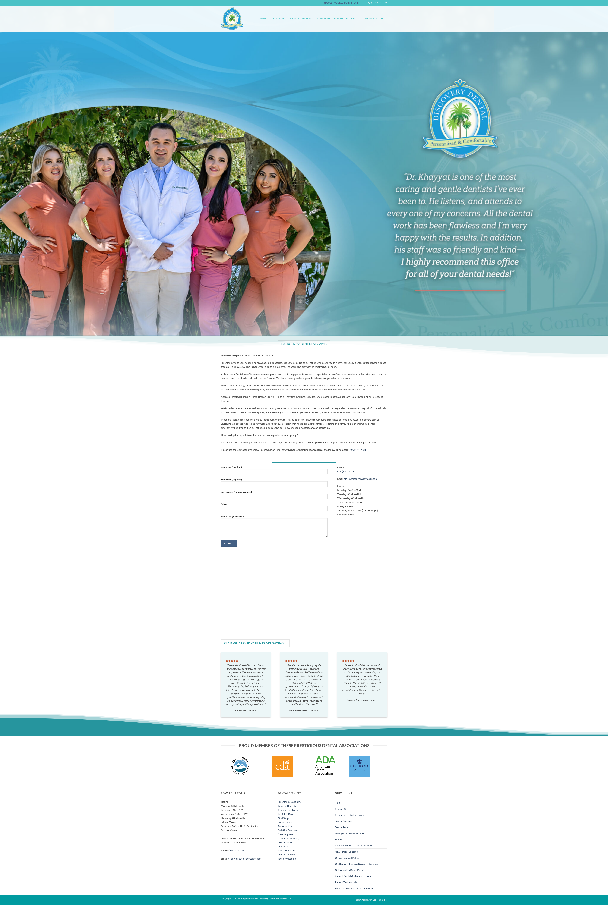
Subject (224, 504)
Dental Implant (286, 842)
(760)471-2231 (345, 471)
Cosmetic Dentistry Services (350, 814)
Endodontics (285, 821)
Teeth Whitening (287, 858)
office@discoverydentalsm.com (360, 478)
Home (262, 18)
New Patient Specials (346, 851)
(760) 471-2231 (357, 449)
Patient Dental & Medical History (353, 875)
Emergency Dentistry (289, 801)
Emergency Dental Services (349, 833)
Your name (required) (231, 467)
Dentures (283, 846)
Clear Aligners (285, 834)
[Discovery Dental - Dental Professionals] (232, 18)
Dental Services (299, 18)
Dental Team (277, 18)
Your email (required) (231, 479)
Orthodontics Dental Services (351, 869)
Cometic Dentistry (288, 809)
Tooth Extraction (287, 850)
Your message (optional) (232, 516)
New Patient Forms (346, 18)
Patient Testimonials (346, 882)
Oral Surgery (285, 818)
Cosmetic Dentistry (288, 838)
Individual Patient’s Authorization (353, 845)
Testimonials (322, 18)
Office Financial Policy (347, 857)
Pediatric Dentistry (288, 813)
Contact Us (371, 18)
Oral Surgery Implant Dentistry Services (356, 863)
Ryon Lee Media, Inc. (377, 899)
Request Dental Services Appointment (355, 888)
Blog (384, 18)
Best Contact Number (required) (236, 491)
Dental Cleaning (286, 854)
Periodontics (285, 826)
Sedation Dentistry (288, 830)
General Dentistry (288, 805)
